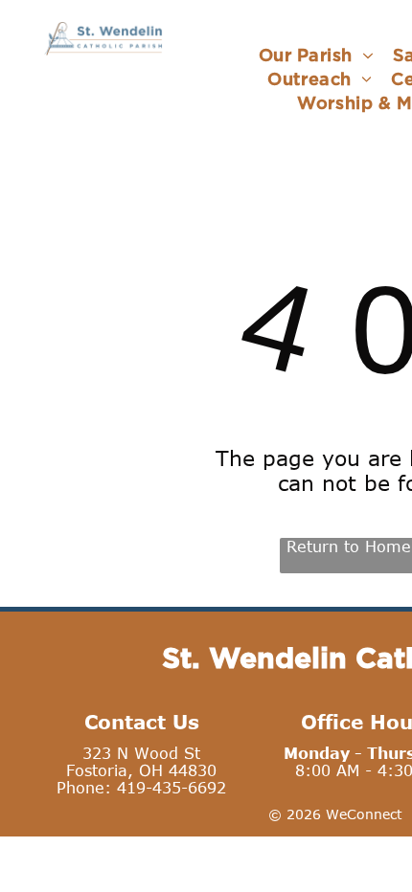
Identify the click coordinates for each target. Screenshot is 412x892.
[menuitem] (316, 55)
